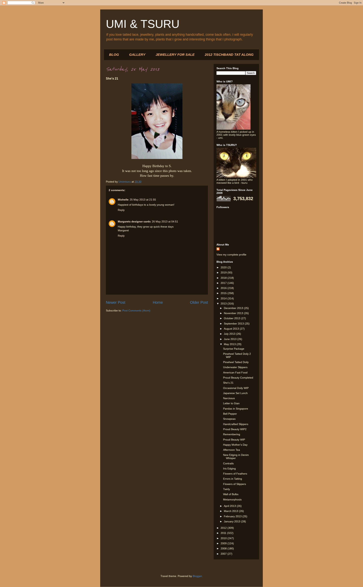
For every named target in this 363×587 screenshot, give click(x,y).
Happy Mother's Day (235, 444)
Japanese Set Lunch (235, 393)
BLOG (114, 55)
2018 (224, 277)
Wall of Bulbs (230, 494)
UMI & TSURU (142, 24)
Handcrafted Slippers (235, 424)
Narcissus (229, 398)
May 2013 (230, 344)
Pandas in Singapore (235, 408)
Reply (121, 209)
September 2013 (234, 323)
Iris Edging (229, 468)
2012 (224, 527)
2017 (224, 282)
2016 (224, 288)
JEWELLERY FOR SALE (175, 55)
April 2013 (230, 505)
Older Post (199, 302)
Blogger (197, 576)
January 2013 (232, 521)
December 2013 (234, 308)
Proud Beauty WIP (234, 439)
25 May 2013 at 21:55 (143, 199)
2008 (224, 548)
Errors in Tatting (232, 478)
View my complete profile (231, 254)
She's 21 (228, 382)
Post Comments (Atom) (136, 310)
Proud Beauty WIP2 (235, 429)
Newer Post (115, 302)
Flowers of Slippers (234, 484)
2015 (224, 293)
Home (158, 302)
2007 (224, 553)
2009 (224, 543)
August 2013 (232, 328)
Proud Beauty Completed (238, 377)
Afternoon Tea (231, 449)
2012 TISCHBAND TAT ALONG (229, 55)
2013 (224, 303)
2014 (224, 298)
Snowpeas (229, 418)
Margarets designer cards (134, 221)
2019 (224, 272)
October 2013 (232, 318)
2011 (224, 532)
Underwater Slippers (235, 367)
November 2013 (234, 313)
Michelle (123, 199)
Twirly (226, 489)
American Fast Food (235, 372)
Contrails (228, 463)
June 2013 (230, 339)
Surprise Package (233, 348)
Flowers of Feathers (235, 473)
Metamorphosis (232, 499)
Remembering (231, 434)
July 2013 (230, 333)
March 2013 (231, 511)
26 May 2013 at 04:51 (165, 221)
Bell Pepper (230, 413)
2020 (224, 267)
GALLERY (137, 55)
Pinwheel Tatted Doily (236, 362)
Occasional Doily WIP (236, 388)
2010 (224, 538)
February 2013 (233, 516)
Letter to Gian (231, 403)
